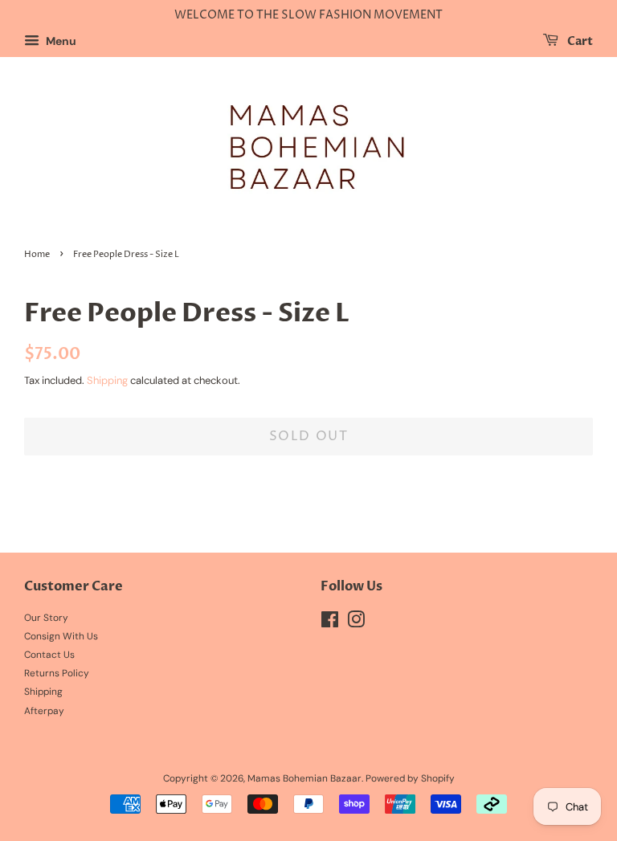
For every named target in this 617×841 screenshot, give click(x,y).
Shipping (107, 380)
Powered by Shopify (410, 778)
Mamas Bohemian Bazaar (304, 778)
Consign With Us (61, 636)
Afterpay (44, 710)
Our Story (46, 617)
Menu (59, 41)
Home (37, 254)
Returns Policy (56, 673)
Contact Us (49, 654)
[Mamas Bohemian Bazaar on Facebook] (330, 623)
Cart (579, 41)
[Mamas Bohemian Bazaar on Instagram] (356, 623)
